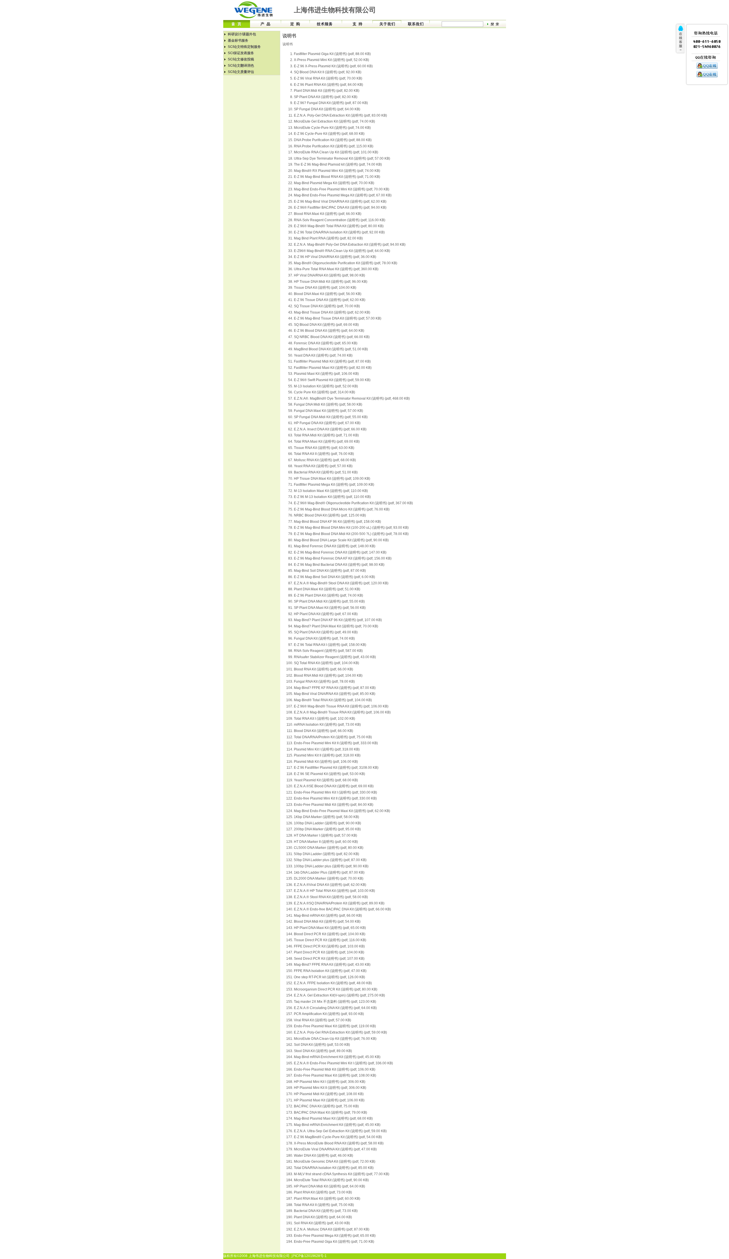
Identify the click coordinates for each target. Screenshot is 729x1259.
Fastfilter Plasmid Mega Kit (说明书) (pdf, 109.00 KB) (334, 485)
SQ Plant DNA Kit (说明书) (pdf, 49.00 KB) (326, 632)
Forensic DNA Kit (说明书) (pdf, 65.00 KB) (325, 343)
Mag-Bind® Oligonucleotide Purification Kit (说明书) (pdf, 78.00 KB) (345, 263)
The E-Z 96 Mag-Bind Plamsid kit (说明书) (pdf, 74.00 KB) (338, 164)
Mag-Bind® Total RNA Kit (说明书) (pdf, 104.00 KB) (333, 700)
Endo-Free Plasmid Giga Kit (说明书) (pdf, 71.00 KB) (334, 1242)
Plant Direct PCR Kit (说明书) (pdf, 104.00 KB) (329, 952)
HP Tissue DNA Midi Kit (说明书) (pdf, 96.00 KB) (330, 282)
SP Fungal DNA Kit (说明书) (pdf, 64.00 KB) (327, 109)
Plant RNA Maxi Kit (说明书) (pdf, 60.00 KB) (327, 1199)
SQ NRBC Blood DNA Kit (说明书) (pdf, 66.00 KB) (332, 337)
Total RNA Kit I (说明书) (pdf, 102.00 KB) (324, 719)
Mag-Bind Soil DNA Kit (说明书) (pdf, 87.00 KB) (330, 571)
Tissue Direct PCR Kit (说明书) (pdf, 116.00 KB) (330, 940)
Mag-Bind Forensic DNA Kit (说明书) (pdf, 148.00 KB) (334, 546)
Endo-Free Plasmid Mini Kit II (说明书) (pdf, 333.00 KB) (336, 743)
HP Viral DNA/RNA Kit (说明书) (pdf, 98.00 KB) (329, 275)
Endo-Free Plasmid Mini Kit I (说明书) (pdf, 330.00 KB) (335, 792)
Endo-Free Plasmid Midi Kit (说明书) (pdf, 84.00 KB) (333, 805)
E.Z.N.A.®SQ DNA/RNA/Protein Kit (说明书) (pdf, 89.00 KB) (339, 903)
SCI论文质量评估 (241, 72)
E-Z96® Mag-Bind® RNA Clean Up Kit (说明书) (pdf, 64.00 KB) (342, 251)
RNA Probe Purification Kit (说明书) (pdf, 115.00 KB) (333, 146)
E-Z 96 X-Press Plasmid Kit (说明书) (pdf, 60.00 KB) (333, 66)
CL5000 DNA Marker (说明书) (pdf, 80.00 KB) (328, 848)
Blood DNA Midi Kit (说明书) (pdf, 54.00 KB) (327, 922)
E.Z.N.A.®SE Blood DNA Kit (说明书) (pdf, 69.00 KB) (334, 786)
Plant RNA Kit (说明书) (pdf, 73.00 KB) (323, 1192)
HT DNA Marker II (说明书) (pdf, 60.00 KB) (326, 842)
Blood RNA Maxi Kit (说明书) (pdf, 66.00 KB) (327, 214)
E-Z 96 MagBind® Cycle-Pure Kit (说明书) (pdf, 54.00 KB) (338, 1137)
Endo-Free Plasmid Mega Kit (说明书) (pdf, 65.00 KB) (335, 1236)
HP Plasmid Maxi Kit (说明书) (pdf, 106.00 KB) (329, 1100)
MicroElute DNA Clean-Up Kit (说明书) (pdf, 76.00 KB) (335, 1039)
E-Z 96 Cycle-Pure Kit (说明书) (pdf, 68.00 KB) (329, 134)
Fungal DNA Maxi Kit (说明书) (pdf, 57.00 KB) (328, 411)
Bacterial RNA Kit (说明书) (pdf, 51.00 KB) (326, 472)
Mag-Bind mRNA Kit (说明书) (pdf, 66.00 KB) (328, 916)
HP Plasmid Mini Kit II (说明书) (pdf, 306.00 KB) (330, 1088)
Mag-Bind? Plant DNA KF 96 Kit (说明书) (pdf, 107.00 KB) (338, 620)
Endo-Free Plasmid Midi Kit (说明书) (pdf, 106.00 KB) (334, 1069)
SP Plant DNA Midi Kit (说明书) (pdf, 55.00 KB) (329, 601)
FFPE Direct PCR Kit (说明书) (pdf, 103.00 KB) (329, 946)
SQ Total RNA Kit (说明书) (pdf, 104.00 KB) (326, 663)
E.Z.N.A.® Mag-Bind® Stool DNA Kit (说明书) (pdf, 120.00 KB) (341, 583)
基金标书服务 (238, 40)
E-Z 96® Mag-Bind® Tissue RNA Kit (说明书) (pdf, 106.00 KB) (341, 706)
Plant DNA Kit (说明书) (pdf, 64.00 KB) (323, 1217)
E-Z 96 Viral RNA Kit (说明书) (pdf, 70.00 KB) (328, 78)
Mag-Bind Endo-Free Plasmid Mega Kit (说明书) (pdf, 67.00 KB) (343, 195)
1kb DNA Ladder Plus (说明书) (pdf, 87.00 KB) (329, 872)
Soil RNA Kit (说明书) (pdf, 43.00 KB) (322, 1223)
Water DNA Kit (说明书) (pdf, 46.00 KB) (323, 1156)
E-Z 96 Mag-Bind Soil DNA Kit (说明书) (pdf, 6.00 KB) (334, 577)
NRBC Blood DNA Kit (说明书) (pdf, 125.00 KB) (330, 515)
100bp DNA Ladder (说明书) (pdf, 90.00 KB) (327, 823)
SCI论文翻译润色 (241, 66)
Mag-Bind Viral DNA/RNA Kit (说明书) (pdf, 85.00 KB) (334, 694)
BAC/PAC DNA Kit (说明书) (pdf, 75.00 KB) (326, 1106)
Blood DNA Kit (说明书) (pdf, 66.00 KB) (323, 731)
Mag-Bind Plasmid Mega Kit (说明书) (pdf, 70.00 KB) (334, 183)
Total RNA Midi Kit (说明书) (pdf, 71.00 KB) (326, 435)
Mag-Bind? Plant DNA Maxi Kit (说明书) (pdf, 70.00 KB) (336, 626)
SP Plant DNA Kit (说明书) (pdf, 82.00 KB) (325, 97)
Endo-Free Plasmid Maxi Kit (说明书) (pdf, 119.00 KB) (335, 1026)
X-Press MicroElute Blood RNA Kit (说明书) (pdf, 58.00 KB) (339, 1143)
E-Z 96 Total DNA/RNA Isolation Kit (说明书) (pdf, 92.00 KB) (339, 232)
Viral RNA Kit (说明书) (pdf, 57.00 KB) (322, 1020)
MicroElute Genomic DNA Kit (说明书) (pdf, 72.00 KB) (334, 1162)
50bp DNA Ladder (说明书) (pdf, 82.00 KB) (326, 854)
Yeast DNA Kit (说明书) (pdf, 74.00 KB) (323, 355)
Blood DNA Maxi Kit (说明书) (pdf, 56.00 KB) (327, 294)
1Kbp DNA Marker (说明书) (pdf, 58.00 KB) (326, 817)
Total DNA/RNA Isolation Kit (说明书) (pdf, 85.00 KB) (334, 1168)
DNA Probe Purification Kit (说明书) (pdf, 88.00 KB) (333, 140)
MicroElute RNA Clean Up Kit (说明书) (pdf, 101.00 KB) (336, 152)
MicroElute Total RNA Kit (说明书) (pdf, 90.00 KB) (331, 1180)
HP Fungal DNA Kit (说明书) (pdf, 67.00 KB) (327, 423)
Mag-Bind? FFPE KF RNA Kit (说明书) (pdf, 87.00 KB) (335, 688)
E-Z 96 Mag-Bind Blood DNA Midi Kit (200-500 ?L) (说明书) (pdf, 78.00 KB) (351, 534)
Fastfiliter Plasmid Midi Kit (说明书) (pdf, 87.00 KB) (332, 361)
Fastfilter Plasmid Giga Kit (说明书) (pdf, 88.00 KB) (332, 54)
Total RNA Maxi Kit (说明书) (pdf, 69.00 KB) (327, 442)
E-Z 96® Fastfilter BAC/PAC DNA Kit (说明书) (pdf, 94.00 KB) (340, 208)
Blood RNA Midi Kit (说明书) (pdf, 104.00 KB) (328, 676)
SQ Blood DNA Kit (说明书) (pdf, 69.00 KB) (326, 325)
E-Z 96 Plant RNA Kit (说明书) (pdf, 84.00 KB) (328, 85)
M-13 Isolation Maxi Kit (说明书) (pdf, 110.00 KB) (331, 491)
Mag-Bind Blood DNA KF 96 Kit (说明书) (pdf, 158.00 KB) (337, 522)
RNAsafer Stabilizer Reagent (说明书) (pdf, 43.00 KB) (335, 657)
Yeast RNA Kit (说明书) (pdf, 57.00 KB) (323, 466)
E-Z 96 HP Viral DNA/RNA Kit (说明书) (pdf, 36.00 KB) (335, 257)
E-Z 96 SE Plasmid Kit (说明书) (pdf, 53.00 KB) (329, 774)
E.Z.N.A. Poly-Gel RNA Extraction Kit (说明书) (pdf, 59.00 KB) (340, 1032)
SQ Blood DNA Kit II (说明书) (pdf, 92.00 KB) (327, 72)
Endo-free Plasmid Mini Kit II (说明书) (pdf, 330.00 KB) (335, 798)
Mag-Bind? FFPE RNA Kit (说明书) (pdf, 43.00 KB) (332, 965)
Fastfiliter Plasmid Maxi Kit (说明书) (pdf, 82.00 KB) (333, 368)
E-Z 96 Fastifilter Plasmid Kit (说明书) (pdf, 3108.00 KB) (336, 768)
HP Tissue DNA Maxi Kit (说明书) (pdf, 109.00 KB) (332, 479)
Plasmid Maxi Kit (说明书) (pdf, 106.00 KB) (326, 374)
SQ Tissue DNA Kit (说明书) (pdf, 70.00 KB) (327, 306)
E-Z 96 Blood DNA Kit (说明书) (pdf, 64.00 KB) (329, 331)
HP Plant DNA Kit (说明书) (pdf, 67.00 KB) (326, 614)
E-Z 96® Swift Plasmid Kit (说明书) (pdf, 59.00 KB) (332, 380)
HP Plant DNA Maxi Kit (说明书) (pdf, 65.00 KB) (330, 928)
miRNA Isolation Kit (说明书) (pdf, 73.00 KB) (327, 725)
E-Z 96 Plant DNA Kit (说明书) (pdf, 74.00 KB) (328, 595)
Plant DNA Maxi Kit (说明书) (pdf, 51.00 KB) (327, 589)
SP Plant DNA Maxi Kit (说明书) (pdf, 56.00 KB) (330, 608)
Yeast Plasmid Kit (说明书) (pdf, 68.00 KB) (326, 780)
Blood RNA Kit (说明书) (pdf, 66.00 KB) (323, 669)
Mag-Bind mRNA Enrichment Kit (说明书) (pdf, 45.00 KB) (337, 1057)
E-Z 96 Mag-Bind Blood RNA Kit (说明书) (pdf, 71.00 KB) (337, 177)
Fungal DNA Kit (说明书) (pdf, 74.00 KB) (324, 638)
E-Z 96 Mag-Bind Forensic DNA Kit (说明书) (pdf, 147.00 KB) (340, 552)
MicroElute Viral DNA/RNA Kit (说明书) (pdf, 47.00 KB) (335, 1149)
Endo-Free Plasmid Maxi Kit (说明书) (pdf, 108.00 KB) (335, 1075)
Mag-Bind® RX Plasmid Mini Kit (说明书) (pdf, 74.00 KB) (337, 171)
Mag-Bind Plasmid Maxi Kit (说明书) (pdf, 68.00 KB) (333, 1118)
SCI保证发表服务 (241, 53)
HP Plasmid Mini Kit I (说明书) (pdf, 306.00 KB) (329, 1082)
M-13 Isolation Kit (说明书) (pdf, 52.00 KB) (326, 386)
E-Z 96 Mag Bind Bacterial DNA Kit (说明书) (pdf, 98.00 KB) (339, 565)
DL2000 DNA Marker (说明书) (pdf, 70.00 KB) (328, 878)
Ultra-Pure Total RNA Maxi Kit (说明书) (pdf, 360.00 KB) (336, 269)
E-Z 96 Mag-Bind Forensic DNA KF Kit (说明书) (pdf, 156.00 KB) (343, 558)
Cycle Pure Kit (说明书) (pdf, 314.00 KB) (324, 392)
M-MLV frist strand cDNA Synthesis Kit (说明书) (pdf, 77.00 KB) (341, 1174)
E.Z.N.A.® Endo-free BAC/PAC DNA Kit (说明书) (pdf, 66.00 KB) (342, 909)
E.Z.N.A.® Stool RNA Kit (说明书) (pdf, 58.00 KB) (331, 897)
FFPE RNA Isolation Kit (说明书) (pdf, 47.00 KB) (330, 971)
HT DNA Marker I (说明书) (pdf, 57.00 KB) (325, 835)
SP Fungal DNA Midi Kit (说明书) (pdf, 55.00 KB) (331, 417)
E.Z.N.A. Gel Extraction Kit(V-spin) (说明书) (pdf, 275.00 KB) (339, 995)
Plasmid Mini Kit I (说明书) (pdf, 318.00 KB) (327, 749)
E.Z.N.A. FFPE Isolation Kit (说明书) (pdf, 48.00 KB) (333, 983)
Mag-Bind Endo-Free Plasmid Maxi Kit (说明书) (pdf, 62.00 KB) (342, 811)
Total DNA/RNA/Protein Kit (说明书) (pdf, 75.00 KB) (333, 737)
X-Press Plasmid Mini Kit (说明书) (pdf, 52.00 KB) (331, 60)
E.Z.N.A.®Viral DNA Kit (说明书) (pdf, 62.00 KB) (330, 885)
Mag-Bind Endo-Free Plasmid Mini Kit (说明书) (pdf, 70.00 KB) (341, 189)
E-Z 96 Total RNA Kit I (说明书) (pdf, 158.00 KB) (330, 645)
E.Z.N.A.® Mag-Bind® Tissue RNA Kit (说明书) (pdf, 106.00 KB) (342, 712)
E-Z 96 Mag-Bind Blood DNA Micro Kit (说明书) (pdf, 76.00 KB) (342, 509)
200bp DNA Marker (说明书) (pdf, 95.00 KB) (327, 829)
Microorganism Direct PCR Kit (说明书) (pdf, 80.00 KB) (335, 989)
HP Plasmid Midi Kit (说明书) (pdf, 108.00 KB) (329, 1094)
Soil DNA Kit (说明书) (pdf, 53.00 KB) (322, 1045)
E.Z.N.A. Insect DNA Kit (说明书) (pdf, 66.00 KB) (330, 429)
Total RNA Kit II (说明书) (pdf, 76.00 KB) (324, 454)
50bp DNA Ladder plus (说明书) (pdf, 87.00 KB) (330, 860)
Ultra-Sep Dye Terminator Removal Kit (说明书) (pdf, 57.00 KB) (342, 158)
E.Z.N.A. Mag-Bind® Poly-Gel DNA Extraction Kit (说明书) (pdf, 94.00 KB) (350, 245)
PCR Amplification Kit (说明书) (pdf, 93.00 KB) (329, 1014)
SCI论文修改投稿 (241, 59)
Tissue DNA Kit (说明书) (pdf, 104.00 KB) (325, 288)
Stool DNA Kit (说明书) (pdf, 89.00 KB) (323, 1051)
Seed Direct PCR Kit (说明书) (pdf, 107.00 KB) (329, 959)
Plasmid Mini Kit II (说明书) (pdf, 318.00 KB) (327, 755)
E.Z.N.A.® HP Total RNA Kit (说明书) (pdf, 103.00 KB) (334, 891)
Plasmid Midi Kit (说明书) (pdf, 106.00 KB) (326, 762)
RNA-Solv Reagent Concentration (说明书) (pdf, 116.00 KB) (339, 220)
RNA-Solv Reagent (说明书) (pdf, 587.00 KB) (328, 651)
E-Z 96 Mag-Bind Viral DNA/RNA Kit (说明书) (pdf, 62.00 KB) (340, 202)
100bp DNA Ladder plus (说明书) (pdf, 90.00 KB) (331, 866)
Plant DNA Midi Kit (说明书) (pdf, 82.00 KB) (326, 91)
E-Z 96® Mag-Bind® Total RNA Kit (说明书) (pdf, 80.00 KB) (339, 226)
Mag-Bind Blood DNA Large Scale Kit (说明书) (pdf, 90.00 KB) (341, 540)
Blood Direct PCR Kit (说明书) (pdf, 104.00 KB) (329, 934)
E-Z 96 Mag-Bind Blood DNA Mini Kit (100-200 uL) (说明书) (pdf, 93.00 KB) (351, 528)
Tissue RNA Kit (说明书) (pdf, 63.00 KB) (324, 448)
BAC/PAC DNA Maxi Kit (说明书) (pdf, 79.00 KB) (330, 1112)
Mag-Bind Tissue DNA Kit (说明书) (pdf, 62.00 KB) (332, 312)
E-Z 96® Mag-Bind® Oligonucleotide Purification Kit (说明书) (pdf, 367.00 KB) (353, 503)
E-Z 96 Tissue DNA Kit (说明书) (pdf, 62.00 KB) (329, 300)
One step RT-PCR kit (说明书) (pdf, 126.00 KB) (329, 977)
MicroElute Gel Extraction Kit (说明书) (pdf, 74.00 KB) (334, 121)
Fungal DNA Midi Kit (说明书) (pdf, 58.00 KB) (328, 404)
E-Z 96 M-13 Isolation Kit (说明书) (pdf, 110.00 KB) (332, 497)
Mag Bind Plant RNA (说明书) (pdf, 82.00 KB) (328, 238)
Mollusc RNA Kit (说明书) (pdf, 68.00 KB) (325, 460)
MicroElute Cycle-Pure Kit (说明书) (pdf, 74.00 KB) (332, 128)
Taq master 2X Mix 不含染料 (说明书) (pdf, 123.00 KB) (335, 1002)
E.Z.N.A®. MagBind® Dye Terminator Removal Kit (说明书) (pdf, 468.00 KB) (352, 398)
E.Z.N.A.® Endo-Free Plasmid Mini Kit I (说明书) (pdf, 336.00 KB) (343, 1063)
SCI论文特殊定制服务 (244, 47)
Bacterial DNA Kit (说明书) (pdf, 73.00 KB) (326, 1211)
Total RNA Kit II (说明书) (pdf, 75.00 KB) (324, 1205)
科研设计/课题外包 (242, 34)
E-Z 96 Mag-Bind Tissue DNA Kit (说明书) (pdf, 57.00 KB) (337, 318)
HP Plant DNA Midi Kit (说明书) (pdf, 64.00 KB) (329, 1186)
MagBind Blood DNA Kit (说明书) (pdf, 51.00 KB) (331, 349)
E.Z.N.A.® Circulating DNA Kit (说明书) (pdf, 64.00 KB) (335, 1008)
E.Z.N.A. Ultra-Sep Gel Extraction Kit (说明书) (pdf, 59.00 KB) (340, 1131)
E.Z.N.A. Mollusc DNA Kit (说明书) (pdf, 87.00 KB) (331, 1229)
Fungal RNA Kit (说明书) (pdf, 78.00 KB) (324, 682)
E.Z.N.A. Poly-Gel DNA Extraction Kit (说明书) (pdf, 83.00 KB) (340, 115)
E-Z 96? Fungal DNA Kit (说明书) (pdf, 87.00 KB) (331, 103)
